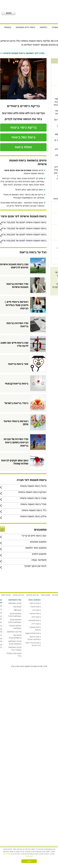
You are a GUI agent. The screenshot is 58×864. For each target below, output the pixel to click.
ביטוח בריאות (35, 603)
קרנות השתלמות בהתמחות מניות (14, 642)
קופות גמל (17, 606)
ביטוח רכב (36, 610)
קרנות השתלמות (14, 603)
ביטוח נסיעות (35, 613)
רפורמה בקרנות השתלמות (15, 627)
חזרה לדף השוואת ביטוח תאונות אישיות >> (22, 53)
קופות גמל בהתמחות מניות (15, 636)
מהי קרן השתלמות (14, 631)
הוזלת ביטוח (23, 147)
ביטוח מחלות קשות (33, 633)
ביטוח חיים (36, 617)
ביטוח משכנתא (35, 620)
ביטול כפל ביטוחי (23, 137)
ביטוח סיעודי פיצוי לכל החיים (33, 644)
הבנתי (29, 861)
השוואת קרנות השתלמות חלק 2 (14, 621)
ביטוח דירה (36, 623)
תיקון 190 (17, 610)
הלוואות (43, 27)
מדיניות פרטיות (32, 595)
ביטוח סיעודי (35, 606)
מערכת (55, 595)
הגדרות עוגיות (18, 595)
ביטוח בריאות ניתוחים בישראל (34, 638)
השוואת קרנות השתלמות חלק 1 (14, 614)
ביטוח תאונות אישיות (35, 628)
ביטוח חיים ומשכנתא (25, 27)
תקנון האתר (45, 595)
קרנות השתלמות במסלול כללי (14, 648)
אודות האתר (6, 595)
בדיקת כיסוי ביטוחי (23, 127)
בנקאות (7, 27)
